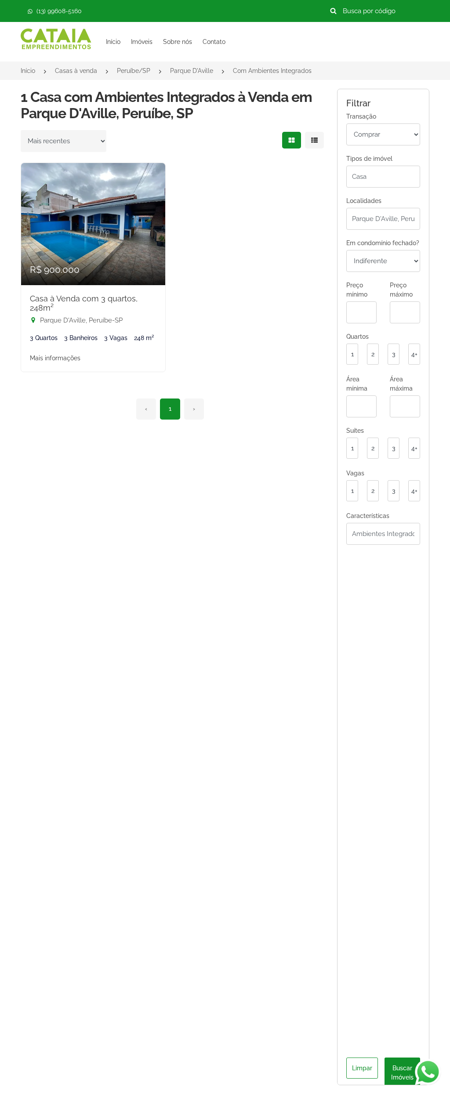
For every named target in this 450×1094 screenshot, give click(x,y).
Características (367, 515)
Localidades (363, 200)
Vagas (355, 473)
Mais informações (55, 358)
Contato (214, 41)
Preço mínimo (356, 290)
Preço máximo (401, 290)
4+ (414, 354)
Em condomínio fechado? (382, 242)
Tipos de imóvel (369, 158)
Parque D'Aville (191, 70)
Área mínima (356, 384)
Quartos (357, 336)
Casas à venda (76, 70)
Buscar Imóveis (402, 1073)
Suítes (355, 430)
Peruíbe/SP (133, 70)
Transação (361, 116)
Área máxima (401, 384)
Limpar (362, 1068)
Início (113, 41)
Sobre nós (177, 41)
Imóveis (141, 41)
